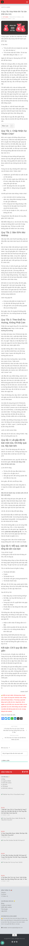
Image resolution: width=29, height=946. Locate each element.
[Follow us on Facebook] (27, 772)
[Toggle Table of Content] (11, 126)
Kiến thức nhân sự (7, 788)
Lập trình (4, 784)
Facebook (3, 894)
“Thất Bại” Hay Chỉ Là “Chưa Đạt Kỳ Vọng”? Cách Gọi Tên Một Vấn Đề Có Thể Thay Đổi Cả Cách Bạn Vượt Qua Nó (14, 811)
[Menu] (27, 2)
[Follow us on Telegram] (23, 772)
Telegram (3, 892)
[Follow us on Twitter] (25, 772)
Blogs (3, 807)
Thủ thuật (5, 786)
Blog (3, 779)
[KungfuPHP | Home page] (2, 2)
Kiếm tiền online (6, 782)
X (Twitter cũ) (4, 896)
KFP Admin (5, 17)
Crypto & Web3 (5, 7)
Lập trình (4, 911)
